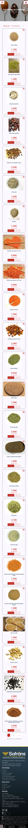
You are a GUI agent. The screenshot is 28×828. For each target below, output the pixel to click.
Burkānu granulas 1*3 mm (14, 250)
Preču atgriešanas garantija (8, 776)
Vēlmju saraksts (5, 787)
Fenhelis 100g (14, 544)
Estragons (14, 515)
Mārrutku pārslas (14, 104)
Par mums (4, 770)
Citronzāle (14, 192)
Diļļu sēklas (14, 397)
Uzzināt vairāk (22, 827)
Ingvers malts (14, 633)
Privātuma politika (6, 775)
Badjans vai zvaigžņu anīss (14, 162)
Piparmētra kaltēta (14, 486)
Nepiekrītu (11, 827)
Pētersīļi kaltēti (14, 427)
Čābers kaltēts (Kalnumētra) (14, 456)
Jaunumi (4, 789)
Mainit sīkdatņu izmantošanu (9, 780)
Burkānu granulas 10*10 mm (14, 280)
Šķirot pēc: (6, 26)
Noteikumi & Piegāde (7, 773)
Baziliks (14, 221)
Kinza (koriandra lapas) (14, 74)
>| (19, 735)
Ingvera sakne (14, 662)
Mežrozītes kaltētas (14, 133)
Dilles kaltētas (14, 368)
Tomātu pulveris (14, 309)
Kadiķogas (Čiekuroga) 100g (14, 691)
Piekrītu (3, 827)
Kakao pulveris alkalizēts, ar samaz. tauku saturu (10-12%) (14, 722)
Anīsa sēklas (14, 45)
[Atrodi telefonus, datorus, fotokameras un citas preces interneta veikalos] (6, 813)
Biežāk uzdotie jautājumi (8, 778)
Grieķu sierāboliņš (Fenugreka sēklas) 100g (14, 575)
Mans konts (4, 784)
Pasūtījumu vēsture (6, 786)
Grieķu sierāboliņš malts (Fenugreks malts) (14, 604)
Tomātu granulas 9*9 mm (14, 339)
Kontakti (4, 771)
